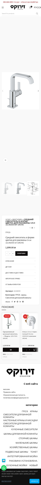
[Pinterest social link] (17, 301)
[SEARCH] (37, 13)
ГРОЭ (7, 232)
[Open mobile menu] (3, 7)
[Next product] (34, 228)
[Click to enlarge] (5, 160)
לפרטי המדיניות (6, 481)
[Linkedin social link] (20, 301)
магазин (17, 219)
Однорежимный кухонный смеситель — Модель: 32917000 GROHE (10, 335)
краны (23, 295)
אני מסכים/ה (34, 481)
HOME (8, 219)
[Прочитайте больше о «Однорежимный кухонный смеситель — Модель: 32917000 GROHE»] (11, 350)
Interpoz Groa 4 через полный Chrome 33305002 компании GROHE (29, 335)
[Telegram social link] (23, 301)
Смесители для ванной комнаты (18, 298)
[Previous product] (30, 228)
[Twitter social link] (14, 301)
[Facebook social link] (12, 301)
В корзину (21, 253)
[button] (4, 468)
